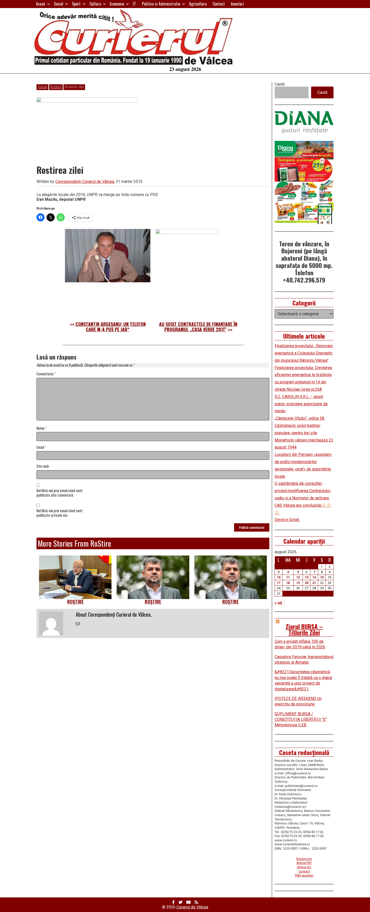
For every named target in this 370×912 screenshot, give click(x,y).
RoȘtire (75, 601)
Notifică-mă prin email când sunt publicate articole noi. (59, 513)
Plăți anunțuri (304, 875)
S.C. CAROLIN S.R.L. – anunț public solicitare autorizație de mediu (301, 404)
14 (314, 577)
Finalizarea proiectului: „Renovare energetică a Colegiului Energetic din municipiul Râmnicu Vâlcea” (304, 353)
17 (278, 583)
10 (278, 577)
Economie (117, 4)
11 (288, 577)
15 (322, 577)
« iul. (279, 603)
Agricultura (198, 4)
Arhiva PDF (304, 863)
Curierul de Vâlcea (192, 907)
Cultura (95, 4)
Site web (42, 466)
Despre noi (304, 859)
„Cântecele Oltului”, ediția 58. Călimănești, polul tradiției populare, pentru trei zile (300, 425)
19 (298, 583)
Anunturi (237, 4)
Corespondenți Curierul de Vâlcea (84, 181)
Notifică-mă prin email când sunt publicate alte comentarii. (59, 493)
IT (134, 4)
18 (288, 583)
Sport (76, 4)
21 (314, 583)
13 (306, 577)
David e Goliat (287, 519)
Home (42, 87)
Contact (219, 4)
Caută (280, 84)
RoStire (55, 87)
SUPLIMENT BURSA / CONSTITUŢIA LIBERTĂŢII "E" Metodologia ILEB (301, 719)
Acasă (40, 4)
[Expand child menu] (48, 4)
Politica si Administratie (161, 4)
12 (298, 577)
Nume (41, 428)
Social (58, 4)
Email (41, 447)
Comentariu (46, 374)
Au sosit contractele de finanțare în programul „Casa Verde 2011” (198, 327)
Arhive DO (304, 867)
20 (306, 583)
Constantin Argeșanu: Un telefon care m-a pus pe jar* (111, 327)
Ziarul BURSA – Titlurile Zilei (304, 629)
